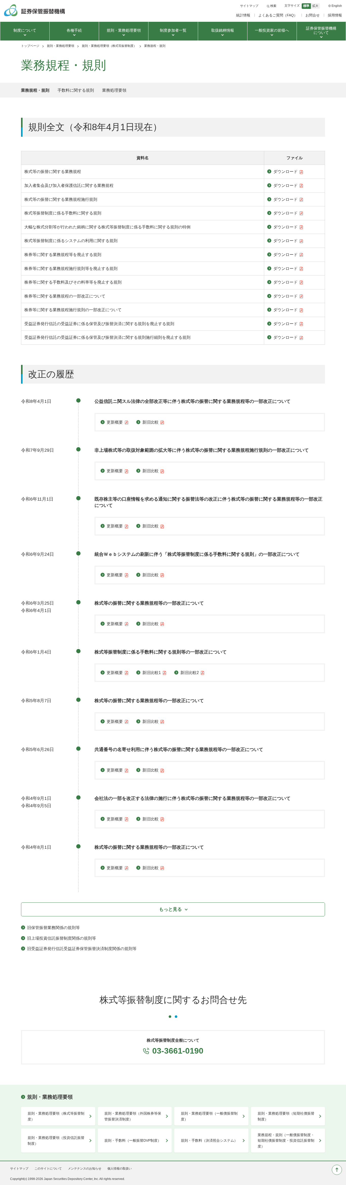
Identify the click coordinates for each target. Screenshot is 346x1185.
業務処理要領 (114, 90)
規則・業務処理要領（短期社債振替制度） (286, 1116)
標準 (306, 6)
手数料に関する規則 (75, 90)
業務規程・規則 (35, 90)
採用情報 (335, 15)
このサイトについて (48, 1168)
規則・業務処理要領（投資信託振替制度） (56, 1140)
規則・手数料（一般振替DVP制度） (132, 1140)
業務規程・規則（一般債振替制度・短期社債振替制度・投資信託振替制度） (286, 1140)
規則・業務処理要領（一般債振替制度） (209, 1116)
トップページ (30, 46)
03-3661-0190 (177, 1050)
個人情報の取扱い (119, 1168)
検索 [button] (273, 6)
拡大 (315, 6)
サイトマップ (249, 6)
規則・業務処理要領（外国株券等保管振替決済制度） (132, 1116)
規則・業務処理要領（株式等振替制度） (109, 46)
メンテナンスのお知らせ (84, 1168)
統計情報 (243, 15)
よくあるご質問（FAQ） (277, 15)
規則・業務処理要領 (60, 46)
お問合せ (312, 15)
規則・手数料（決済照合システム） (209, 1140)
